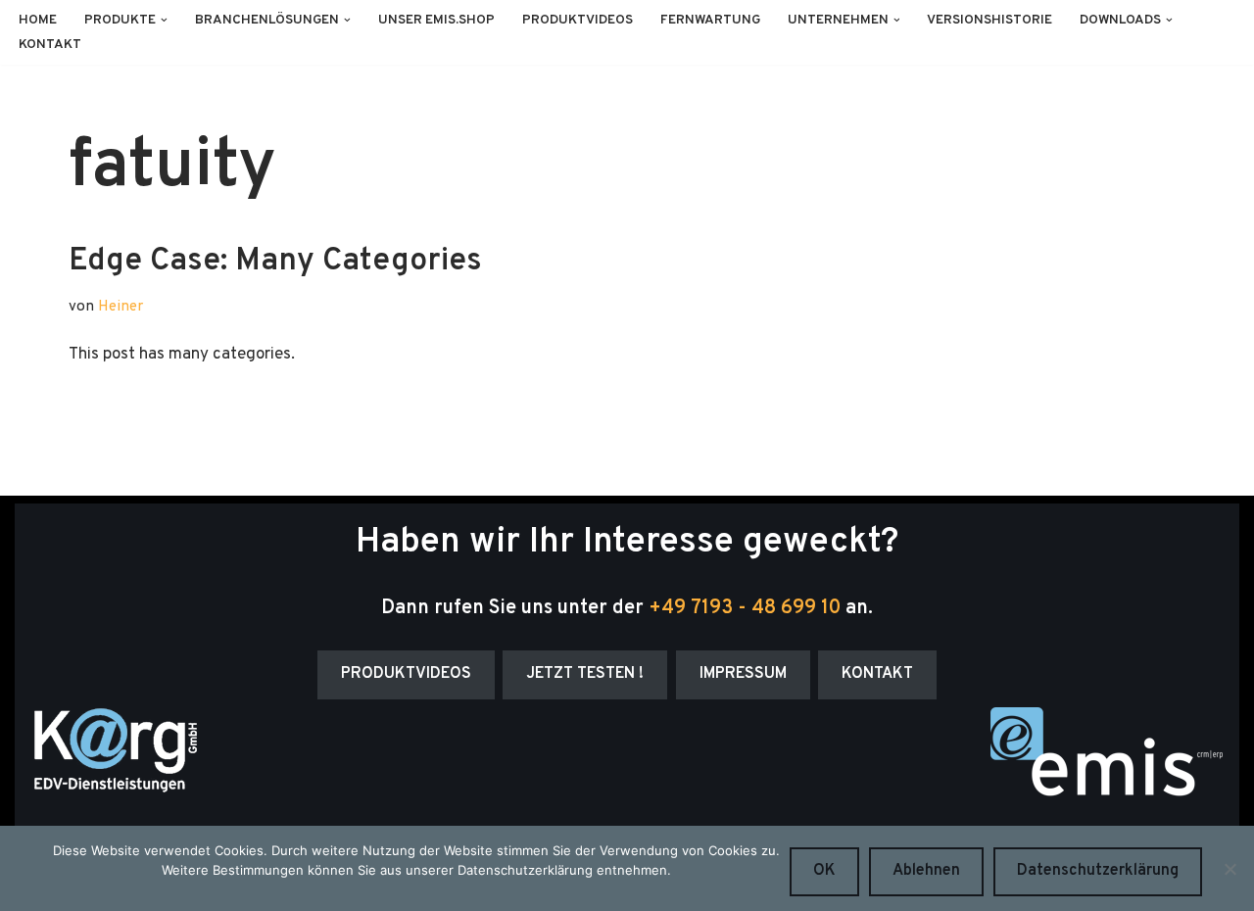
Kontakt (50, 44)
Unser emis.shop (436, 20)
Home (38, 20)
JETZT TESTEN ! (585, 674)
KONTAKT (877, 674)
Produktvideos (577, 20)
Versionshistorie (989, 20)
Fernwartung (710, 20)
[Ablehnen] (1229, 869)
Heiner (120, 306)
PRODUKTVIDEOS (406, 674)
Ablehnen (926, 871)
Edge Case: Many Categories (275, 261)
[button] (164, 20)
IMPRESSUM (743, 674)
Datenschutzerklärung (1098, 871)
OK (824, 871)
